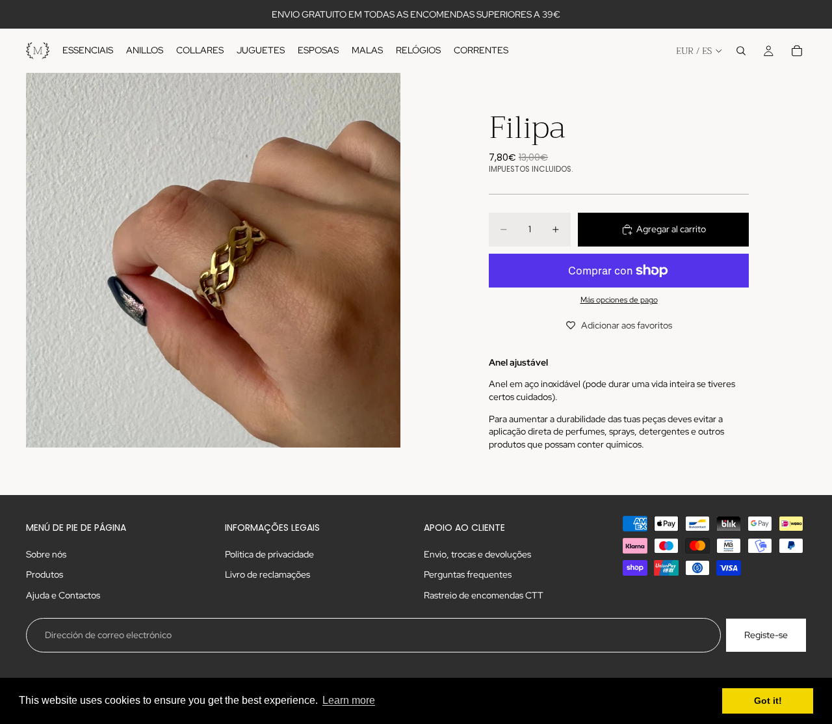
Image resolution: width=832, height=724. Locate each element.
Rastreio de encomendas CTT (483, 595)
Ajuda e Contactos (63, 595)
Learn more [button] (348, 700)
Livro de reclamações (267, 575)
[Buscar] (741, 50)
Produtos (44, 575)
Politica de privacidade (269, 554)
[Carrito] (797, 50)
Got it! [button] (768, 700)
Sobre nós (46, 554)
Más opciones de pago (619, 300)
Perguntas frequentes (468, 575)
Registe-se (766, 635)
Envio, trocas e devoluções (477, 554)
